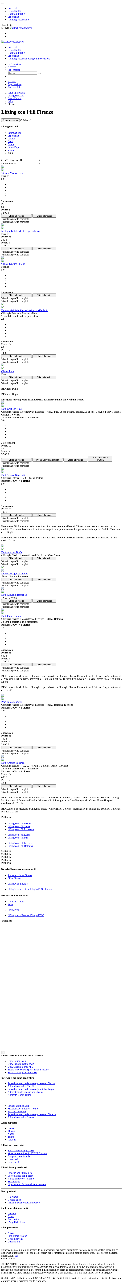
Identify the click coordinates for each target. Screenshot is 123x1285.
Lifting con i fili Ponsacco (21, 829)
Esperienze (13, 16)
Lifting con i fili (16, 95)
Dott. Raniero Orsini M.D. (21, 1063)
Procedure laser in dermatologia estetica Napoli (31, 1089)
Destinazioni (14, 1241)
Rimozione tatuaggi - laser (21, 1150)
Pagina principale (16, 92)
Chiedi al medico (16, 216)
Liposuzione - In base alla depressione (27, 1184)
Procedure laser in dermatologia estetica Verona (31, 1083)
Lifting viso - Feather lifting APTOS (26, 915)
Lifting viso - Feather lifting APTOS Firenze (30, 889)
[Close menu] (2, 3)
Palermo (12, 1139)
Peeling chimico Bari (18, 1105)
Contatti (12, 1213)
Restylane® (14, 1162)
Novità (11, 1233)
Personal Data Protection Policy (24, 1202)
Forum (11, 144)
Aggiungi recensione (18, 19)
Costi (10, 141)
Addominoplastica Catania (21, 1117)
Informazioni (14, 132)
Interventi (12, 8)
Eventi (11, 1216)
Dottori (11, 138)
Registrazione (14, 64)
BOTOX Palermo (17, 1111)
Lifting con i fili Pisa (18, 837)
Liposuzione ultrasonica (20, 1172)
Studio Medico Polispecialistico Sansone (28, 1069)
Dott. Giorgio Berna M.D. (21, 1066)
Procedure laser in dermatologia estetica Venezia (32, 1114)
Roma (11, 1128)
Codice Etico (14, 1199)
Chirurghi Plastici (16, 13)
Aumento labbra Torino (19, 1094)
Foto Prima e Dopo (17, 1235)
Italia (10, 101)
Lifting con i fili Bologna (20, 846)
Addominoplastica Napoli (21, 1086)
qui (16, 1255)
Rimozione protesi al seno (21, 1178)
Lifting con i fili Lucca (19, 834)
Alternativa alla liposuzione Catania (26, 1092)
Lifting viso (13, 910)
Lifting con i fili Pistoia (19, 823)
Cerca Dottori (14, 11)
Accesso (12, 67)
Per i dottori (14, 1219)
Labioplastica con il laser (20, 1175)
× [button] (39, 160)
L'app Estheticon (16, 1222)
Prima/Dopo (14, 147)
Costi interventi (15, 1238)
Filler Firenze (14, 878)
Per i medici (14, 69)
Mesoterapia (14, 1181)
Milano (11, 1131)
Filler (10, 904)
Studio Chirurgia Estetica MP (22, 1072)
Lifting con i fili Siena (19, 826)
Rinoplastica (14, 1159)
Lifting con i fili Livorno (20, 843)
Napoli (11, 1133)
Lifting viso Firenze (18, 883)
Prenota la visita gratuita (47, 460)
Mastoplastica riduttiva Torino (23, 1108)
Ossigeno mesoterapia (19, 1156)
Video (11, 150)
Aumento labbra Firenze (20, 875)
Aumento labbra (16, 901)
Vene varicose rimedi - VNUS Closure (27, 1153)
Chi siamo (13, 1196)
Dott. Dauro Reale (17, 1061)
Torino (11, 1136)
